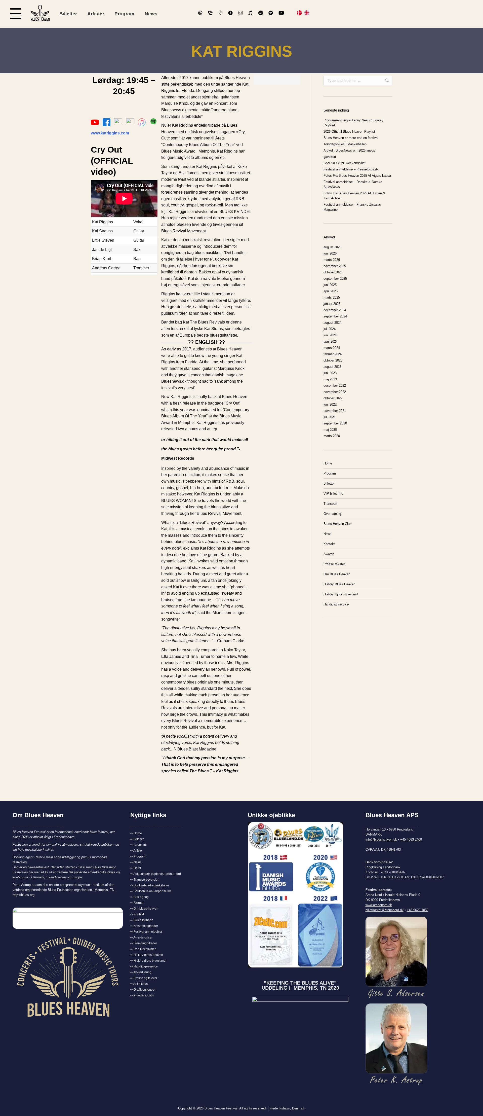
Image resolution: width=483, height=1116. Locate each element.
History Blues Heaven (339, 584)
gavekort (330, 157)
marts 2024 (332, 348)
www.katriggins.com (110, 133)
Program (124, 13)
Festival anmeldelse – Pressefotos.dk (351, 169)
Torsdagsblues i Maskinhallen (345, 144)
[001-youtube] (95, 122)
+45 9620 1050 (417, 910)
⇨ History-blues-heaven (146, 955)
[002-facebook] (107, 122)
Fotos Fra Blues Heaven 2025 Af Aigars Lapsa (357, 175)
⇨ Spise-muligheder (144, 926)
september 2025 (335, 278)
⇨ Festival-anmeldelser (146, 931)
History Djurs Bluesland (341, 594)
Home (328, 463)
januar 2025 (332, 304)
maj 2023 (330, 379)
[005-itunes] (142, 122)
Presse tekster (334, 564)
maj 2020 (330, 429)
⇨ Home (136, 833)
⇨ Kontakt (137, 914)
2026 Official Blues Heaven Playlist (349, 131)
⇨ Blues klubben (141, 920)
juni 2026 (330, 253)
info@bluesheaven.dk (381, 839)
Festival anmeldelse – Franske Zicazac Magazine (352, 207)
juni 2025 (330, 285)
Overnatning (332, 514)
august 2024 (332, 323)
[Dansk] (299, 13)
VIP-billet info (333, 493)
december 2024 (335, 310)
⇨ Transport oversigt (144, 879)
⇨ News (135, 862)
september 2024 (335, 316)
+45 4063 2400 (411, 839)
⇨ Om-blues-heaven (144, 908)
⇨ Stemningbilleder (143, 943)
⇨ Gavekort (138, 845)
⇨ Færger (137, 903)
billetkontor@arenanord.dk (385, 910)
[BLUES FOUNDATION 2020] (300, 1024)
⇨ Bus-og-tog (139, 897)
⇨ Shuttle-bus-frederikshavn (149, 885)
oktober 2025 (333, 272)
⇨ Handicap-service (144, 966)
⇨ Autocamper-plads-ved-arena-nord (155, 874)
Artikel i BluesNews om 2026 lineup (349, 150)
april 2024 (331, 341)
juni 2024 (330, 335)
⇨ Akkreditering (140, 972)
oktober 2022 (333, 398)
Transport (330, 504)
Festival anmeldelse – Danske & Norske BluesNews (353, 184)
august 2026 (332, 247)
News (151, 13)
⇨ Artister (136, 850)
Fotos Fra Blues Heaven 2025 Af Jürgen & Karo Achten (354, 195)
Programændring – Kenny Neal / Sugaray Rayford (353, 122)
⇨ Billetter (137, 839)
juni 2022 (330, 404)
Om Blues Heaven (337, 574)
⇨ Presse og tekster (143, 978)
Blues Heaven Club (337, 524)
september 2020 (335, 423)
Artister (95, 13)
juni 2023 (330, 373)
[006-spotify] (153, 121)
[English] (306, 13)
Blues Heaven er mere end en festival (351, 138)
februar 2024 (333, 354)
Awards (329, 554)
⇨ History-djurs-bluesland (148, 960)
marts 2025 (332, 297)
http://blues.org (23, 895)
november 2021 (335, 411)
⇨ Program (137, 856)
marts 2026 (332, 260)
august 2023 (332, 367)
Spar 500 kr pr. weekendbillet (345, 163)
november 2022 (335, 392)
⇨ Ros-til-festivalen (143, 949)
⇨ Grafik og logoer (142, 989)
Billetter (68, 13)
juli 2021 (330, 417)
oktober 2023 (333, 360)
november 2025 (335, 266)
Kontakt (329, 544)
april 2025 (331, 291)
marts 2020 (332, 436)
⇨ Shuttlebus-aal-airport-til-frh (150, 891)
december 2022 (335, 385)
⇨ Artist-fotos (139, 984)
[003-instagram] (118, 122)
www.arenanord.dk (379, 905)
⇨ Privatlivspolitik (142, 995)
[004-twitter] (130, 122)
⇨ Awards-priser (141, 937)
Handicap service (336, 604)
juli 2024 (330, 329)
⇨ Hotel (135, 868)
